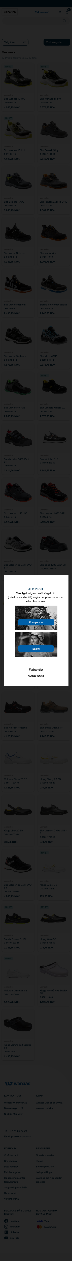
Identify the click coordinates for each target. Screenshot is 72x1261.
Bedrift (36, 648)
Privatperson (36, 622)
